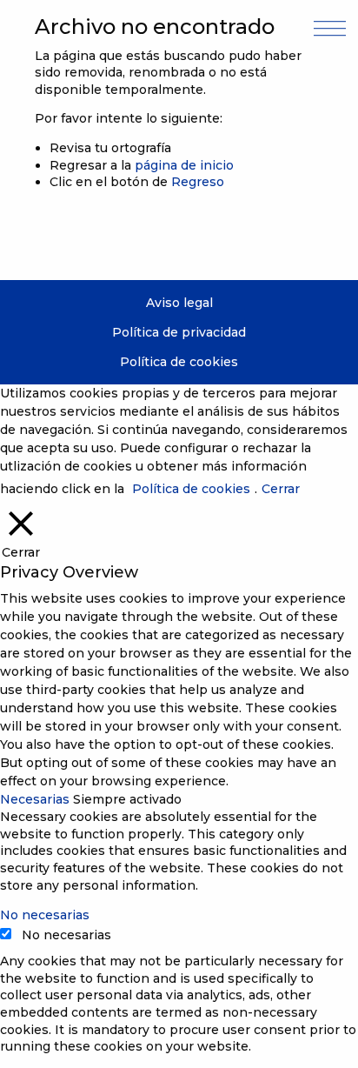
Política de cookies (179, 362)
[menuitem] (179, 303)
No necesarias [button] (45, 915)
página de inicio (184, 165)
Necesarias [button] (36, 799)
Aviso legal (179, 302)
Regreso (197, 182)
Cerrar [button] (281, 489)
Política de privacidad (179, 332)
